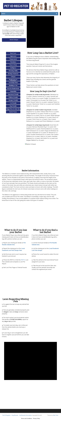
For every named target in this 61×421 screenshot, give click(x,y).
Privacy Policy (36, 418)
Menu (3, 13)
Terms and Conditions (26, 418)
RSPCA (23, 260)
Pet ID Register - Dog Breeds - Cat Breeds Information (17, 415)
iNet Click (55, 415)
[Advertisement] (20, 46)
